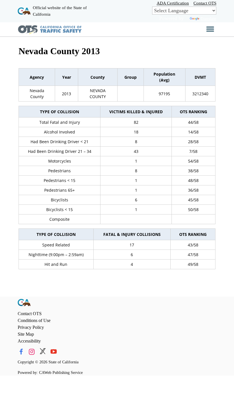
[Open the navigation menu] (210, 29)
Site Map (26, 334)
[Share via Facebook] (21, 352)
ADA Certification (173, 3)
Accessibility (29, 341)
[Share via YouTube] (53, 352)
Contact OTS (204, 3)
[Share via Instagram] (32, 352)
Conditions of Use (34, 320)
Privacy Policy (31, 327)
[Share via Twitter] (42, 352)
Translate (208, 18)
